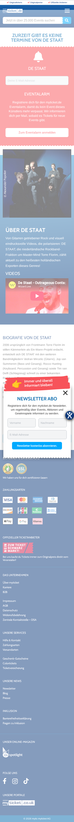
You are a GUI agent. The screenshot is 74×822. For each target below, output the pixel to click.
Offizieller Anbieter (59, 2)
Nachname (47, 422)
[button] (37, 445)
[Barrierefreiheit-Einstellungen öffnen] (69, 415)
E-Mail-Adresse (19, 434)
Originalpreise (36, 2)
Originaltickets (15, 2)
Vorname (15, 422)
